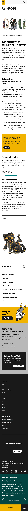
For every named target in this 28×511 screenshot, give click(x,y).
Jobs (3, 384)
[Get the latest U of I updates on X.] (7, 471)
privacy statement (9, 495)
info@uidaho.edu (6, 467)
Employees (5, 428)
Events (3, 410)
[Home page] (3, 2)
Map (3, 404)
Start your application (6, 318)
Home (3, 35)
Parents (4, 425)
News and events (13, 35)
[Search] (24, 2)
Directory (4, 402)
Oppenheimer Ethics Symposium (12, 289)
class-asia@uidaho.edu (11, 174)
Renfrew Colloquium (9, 293)
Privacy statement (7, 387)
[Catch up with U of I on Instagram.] (12, 471)
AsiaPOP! (5, 278)
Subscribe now (19, 365)
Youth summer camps (9, 301)
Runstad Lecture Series (10, 297)
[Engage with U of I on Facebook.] (3, 471)
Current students (6, 422)
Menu (10, 508)
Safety (3, 407)
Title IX (3, 392)
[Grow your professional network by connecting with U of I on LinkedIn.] (16, 471)
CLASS (6, 35)
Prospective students (7, 419)
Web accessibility (6, 390)
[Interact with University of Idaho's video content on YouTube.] (21, 471)
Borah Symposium (8, 282)
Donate (7, 147)
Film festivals (7, 286)
